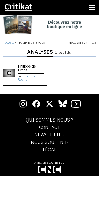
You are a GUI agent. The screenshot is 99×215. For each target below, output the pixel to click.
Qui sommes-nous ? (49, 120)
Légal (49, 150)
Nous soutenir (49, 142)
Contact (49, 127)
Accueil (8, 42)
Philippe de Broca (27, 68)
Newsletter (50, 135)
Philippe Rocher (27, 78)
